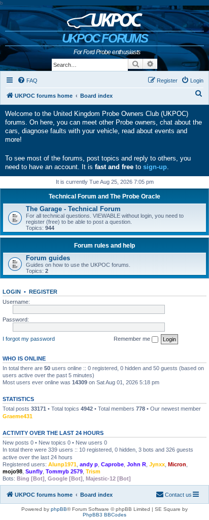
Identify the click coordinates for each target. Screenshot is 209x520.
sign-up (155, 167)
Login (12, 292)
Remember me (133, 339)
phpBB (59, 509)
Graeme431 (17, 416)
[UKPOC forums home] (105, 18)
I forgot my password (29, 339)
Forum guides (48, 258)
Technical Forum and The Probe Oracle (104, 196)
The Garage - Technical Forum (73, 209)
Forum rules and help (104, 245)
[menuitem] (27, 80)
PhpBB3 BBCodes (104, 514)
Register (43, 292)
